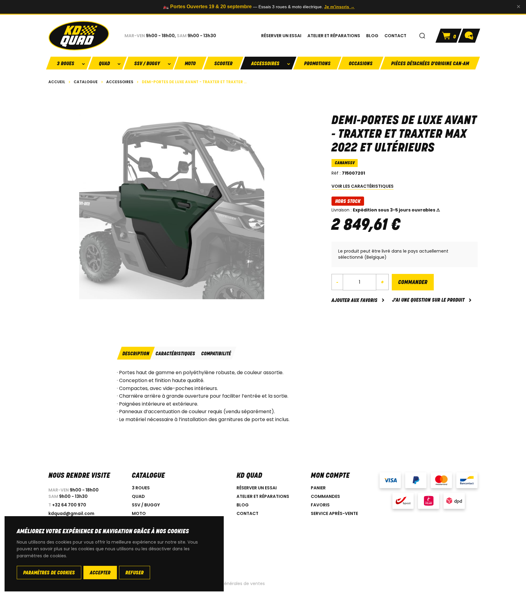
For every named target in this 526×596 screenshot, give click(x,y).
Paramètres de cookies (49, 573)
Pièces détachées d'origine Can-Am (430, 64)
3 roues (141, 488)
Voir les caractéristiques (362, 186)
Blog (243, 505)
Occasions (361, 64)
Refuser (134, 573)
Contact (247, 513)
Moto (190, 64)
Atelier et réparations (263, 496)
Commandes (325, 496)
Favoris (320, 505)
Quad (138, 496)
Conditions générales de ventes (231, 583)
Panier (318, 488)
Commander (412, 283)
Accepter (100, 573)
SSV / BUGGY (146, 505)
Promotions (317, 64)
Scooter (223, 64)
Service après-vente (334, 513)
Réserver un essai (257, 488)
